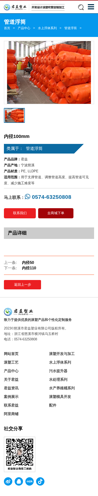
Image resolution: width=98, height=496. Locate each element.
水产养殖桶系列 (62, 388)
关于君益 (11, 379)
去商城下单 (55, 213)
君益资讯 (11, 388)
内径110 (29, 268)
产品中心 (24, 28)
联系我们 (20, 213)
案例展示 (11, 397)
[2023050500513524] (49, 72)
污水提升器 (58, 371)
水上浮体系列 (47, 28)
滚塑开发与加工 (62, 354)
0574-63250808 (50, 197)
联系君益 (11, 405)
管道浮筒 (70, 28)
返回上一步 (22, 285)
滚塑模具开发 (60, 397)
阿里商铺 (11, 414)
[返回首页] (34, 7)
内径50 (28, 262)
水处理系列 (58, 379)
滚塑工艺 (11, 362)
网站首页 (11, 354)
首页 (7, 28)
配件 (52, 405)
